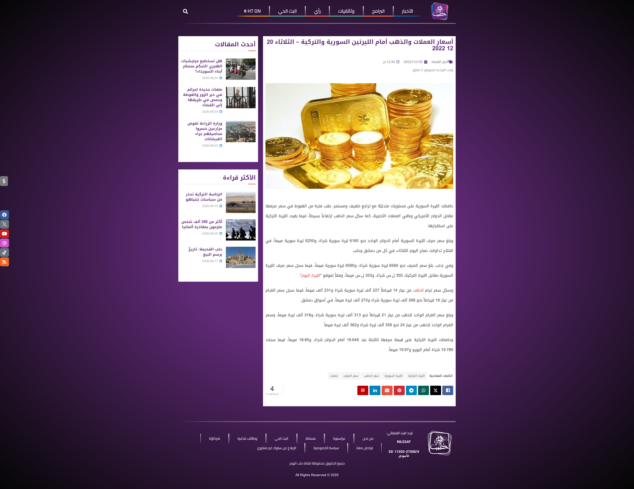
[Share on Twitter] (435, 390)
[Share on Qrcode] (362, 390)
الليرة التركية (416, 376)
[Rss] (4, 261)
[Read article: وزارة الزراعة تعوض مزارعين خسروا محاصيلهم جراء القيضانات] (241, 131)
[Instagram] (4, 243)
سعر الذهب (371, 376)
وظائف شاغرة (247, 438)
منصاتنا (311, 438)
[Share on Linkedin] (375, 390)
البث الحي (287, 10)
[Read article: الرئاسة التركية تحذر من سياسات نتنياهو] (241, 202)
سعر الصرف (350, 376)
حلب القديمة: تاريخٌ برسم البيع (205, 252)
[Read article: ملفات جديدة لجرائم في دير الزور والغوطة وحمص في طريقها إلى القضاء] (241, 97)
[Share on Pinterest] (399, 390)
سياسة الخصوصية (326, 448)
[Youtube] (4, 233)
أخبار (446, 61)
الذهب (418, 290)
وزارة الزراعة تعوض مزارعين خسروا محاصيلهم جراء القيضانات (204, 131)
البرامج (378, 10)
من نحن (368, 438)
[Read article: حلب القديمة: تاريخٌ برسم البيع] (241, 257)
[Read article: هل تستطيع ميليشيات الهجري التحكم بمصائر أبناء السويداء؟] (241, 69)
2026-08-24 (210, 78)
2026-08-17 (210, 261)
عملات (334, 376)
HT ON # (252, 10)
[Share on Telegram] (411, 390)
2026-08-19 (210, 206)
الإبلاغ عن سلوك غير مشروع (276, 448)
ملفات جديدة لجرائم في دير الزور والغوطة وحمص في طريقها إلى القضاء (202, 97)
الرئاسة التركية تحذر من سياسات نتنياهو (204, 197)
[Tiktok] (4, 252)
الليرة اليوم (310, 275)
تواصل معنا (364, 448)
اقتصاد (436, 61)
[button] (185, 11)
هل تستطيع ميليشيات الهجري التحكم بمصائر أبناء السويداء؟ (201, 66)
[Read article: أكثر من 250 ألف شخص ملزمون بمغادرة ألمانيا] (241, 230)
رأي (317, 10)
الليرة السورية (393, 376)
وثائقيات (346, 10)
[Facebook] (4, 214)
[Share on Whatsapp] (423, 390)
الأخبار (407, 10)
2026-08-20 (210, 233)
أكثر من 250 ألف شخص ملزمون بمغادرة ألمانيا (201, 224)
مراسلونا (339, 438)
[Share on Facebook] (447, 390)
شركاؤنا (214, 438)
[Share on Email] (387, 390)
